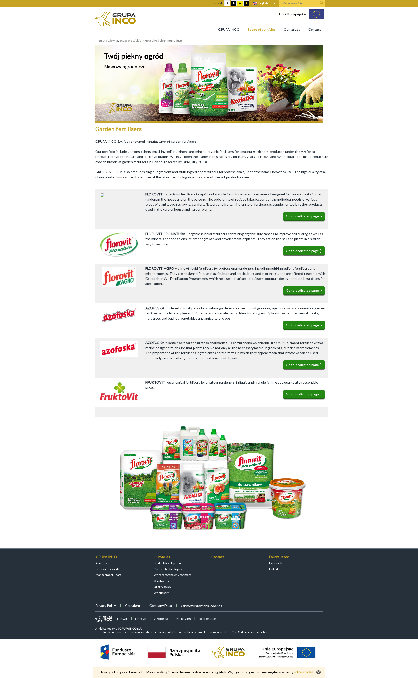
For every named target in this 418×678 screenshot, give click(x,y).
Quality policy (162, 587)
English (263, 3)
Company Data (160, 605)
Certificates (161, 581)
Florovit (141, 619)
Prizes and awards (107, 569)
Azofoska (161, 619)
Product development (168, 563)
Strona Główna (108, 40)
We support (161, 593)
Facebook (275, 563)
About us (101, 563)
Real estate (207, 619)
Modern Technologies (168, 569)
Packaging (183, 619)
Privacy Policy (105, 605)
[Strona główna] (115, 25)
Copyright (132, 605)
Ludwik (122, 619)
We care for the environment (172, 575)
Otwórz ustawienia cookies (201, 606)
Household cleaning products (164, 40)
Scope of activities (262, 29)
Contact (314, 29)
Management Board (109, 575)
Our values (292, 29)
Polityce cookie (303, 672)
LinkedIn (274, 569)
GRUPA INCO (228, 29)
